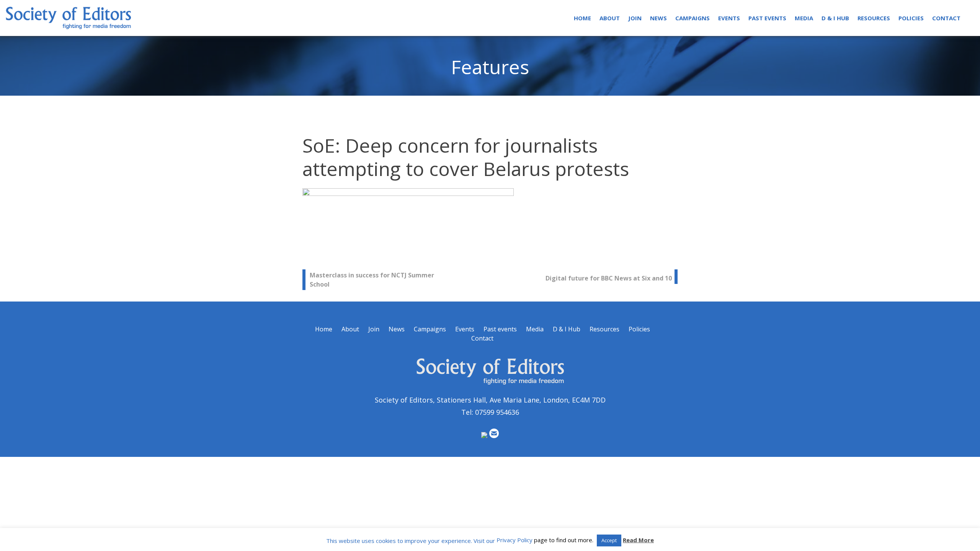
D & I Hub (835, 18)
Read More (638, 540)
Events (729, 18)
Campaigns (692, 18)
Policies (911, 18)
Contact (946, 18)
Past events (767, 18)
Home (582, 18)
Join (635, 18)
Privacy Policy (514, 540)
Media (804, 18)
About (609, 18)
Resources (874, 18)
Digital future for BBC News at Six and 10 (609, 278)
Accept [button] (609, 540)
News (658, 18)
